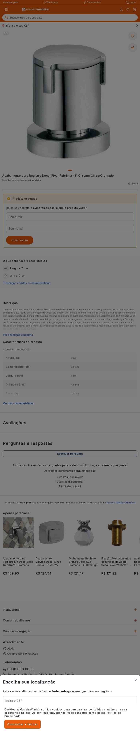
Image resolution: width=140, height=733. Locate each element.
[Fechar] (135, 680)
